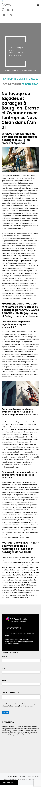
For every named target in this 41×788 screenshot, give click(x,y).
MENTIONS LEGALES (33, 777)
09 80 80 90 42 (14, 628)
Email (5, 680)
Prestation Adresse (10, 692)
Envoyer (5, 712)
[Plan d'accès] (20, 751)
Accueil (7, 70)
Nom (5, 657)
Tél (4, 669)
